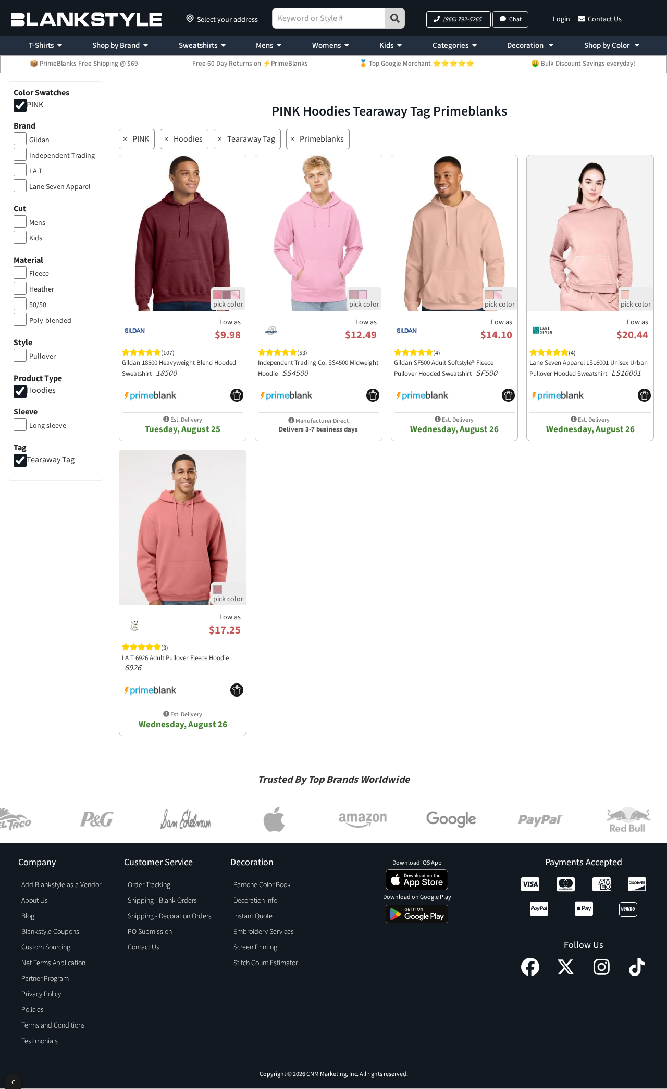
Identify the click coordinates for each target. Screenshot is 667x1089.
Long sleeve (47, 426)
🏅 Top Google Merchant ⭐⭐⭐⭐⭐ (416, 63)
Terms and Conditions (53, 1025)
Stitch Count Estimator (265, 963)
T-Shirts (41, 45)
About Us (34, 900)
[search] (395, 18)
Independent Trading (62, 155)
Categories (450, 45)
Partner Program (45, 978)
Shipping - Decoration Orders (170, 916)
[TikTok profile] (637, 973)
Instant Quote (253, 916)
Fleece (39, 274)
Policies (32, 1010)
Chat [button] (515, 19)
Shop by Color (607, 45)
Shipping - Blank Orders (162, 900)
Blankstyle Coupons (50, 932)
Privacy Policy (41, 994)
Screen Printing (255, 947)
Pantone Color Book (262, 885)
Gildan (39, 140)
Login (561, 19)
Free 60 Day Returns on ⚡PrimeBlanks (250, 63)
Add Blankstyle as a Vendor (61, 885)
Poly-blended (50, 320)
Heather (41, 289)
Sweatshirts (198, 45)
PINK (35, 104)
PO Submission (150, 932)
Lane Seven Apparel (60, 187)
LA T (36, 171)
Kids (386, 45)
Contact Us (605, 19)
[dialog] (13, 1081)
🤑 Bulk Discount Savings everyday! (583, 63)
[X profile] (566, 973)
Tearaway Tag (51, 459)
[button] (458, 19)
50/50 (37, 305)
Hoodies (41, 390)
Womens (326, 45)
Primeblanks (322, 139)
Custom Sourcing (45, 947)
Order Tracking (149, 885)
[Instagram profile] (601, 973)
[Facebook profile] (530, 973)
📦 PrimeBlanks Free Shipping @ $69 (84, 63)
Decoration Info (255, 900)
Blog (27, 916)
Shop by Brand (116, 45)
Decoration (526, 45)
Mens (264, 45)
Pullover (42, 356)
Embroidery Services (263, 932)
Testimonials (39, 1041)
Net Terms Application (53, 963)
